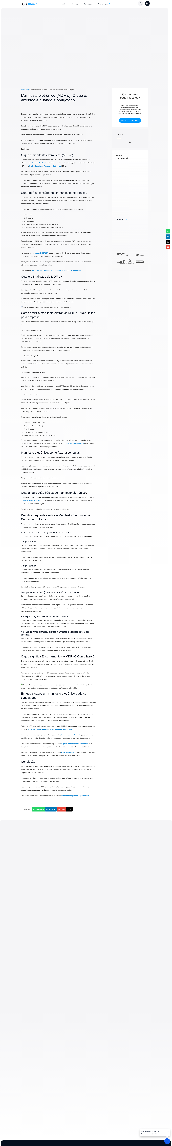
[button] (168, 231)
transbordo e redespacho (71, 735)
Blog (27, 89)
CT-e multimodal (67, 752)
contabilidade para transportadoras (75, 796)
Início (23, 89)
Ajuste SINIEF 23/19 (41, 253)
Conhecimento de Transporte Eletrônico (45, 166)
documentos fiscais (39, 163)
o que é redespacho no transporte (74, 744)
